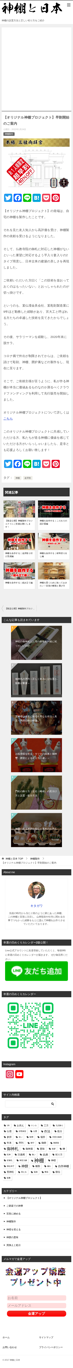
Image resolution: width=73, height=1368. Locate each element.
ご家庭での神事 (14, 1205)
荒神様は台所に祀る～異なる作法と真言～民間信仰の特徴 (36, 718)
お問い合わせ (10, 1347)
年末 (9, 1142)
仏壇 (9, 1131)
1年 (8, 1125)
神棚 (18, 478)
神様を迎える (13, 1229)
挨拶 (54, 1149)
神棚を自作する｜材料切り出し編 (53, 555)
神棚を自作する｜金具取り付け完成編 (19, 555)
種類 (37, 1166)
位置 (35, 1131)
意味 (42, 1148)
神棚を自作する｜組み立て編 (19, 583)
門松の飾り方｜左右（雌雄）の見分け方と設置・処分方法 (36, 793)
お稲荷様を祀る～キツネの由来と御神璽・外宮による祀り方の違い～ (36, 755)
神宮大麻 (23, 1160)
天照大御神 (57, 1137)
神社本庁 (10, 1166)
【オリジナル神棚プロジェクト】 (24, 1198)
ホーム (6, 1337)
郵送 (46, 1172)
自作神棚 (63, 1166)
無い (34, 1155)
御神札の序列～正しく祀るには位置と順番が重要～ (36, 681)
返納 (36, 1172)
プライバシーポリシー (51, 1347)
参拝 (9, 1137)
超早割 (28, 478)
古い (20, 1137)
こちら (8, 418)
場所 (42, 1137)
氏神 (9, 1155)
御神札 (13, 1149)
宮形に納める (13, 1213)
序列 (21, 1142)
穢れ (49, 1166)
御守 (32, 1143)
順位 (58, 1172)
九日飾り (59, 1125)
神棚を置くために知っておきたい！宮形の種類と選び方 (53, 584)
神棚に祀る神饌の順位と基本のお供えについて (36, 830)
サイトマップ (46, 1337)
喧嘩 (31, 1137)
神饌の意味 (12, 1237)
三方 (46, 1125)
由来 (45, 1154)
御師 (43, 1142)
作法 (47, 1131)
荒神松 (10, 1172)
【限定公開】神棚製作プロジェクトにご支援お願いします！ (19, 524)
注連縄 (21, 1154)
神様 (53, 1160)
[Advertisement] (36, 67)
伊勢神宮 (22, 1131)
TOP (14, 858)
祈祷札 (9, 1160)
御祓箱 (56, 1143)
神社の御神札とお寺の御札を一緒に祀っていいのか (36, 643)
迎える (24, 1172)
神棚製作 (9, 134)
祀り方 (58, 1154)
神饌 (24, 1166)
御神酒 (29, 1148)
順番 (9, 1178)
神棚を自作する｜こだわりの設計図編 (53, 522)
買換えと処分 (13, 1245)
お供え (20, 1125)
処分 (59, 1131)
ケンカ (34, 1125)
